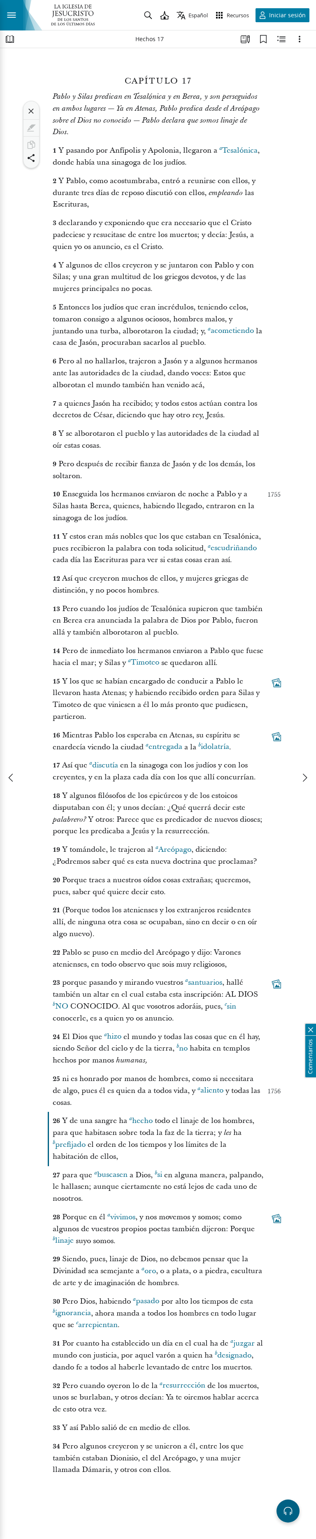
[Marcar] (31, 128)
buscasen (112, 1175)
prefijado (70, 1144)
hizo (114, 1037)
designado (234, 1355)
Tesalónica (240, 150)
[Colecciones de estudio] (245, 39)
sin (231, 1006)
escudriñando (234, 548)
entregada (165, 747)
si (159, 1175)
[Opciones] (299, 39)
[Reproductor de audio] (288, 1511)
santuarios (205, 982)
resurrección (184, 1386)
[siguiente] (304, 778)
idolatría (215, 747)
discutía (105, 765)
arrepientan (98, 1325)
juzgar (244, 1343)
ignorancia (73, 1313)
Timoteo (145, 663)
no (61, 1006)
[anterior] (11, 778)
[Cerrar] (31, 111)
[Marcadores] (263, 39)
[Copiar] (31, 144)
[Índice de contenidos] (9, 39)
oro (150, 1271)
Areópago (174, 849)
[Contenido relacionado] (281, 39)
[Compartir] (31, 158)
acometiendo (232, 331)
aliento (211, 1091)
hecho (142, 1121)
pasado (147, 1301)
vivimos (122, 1217)
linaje (64, 1241)
